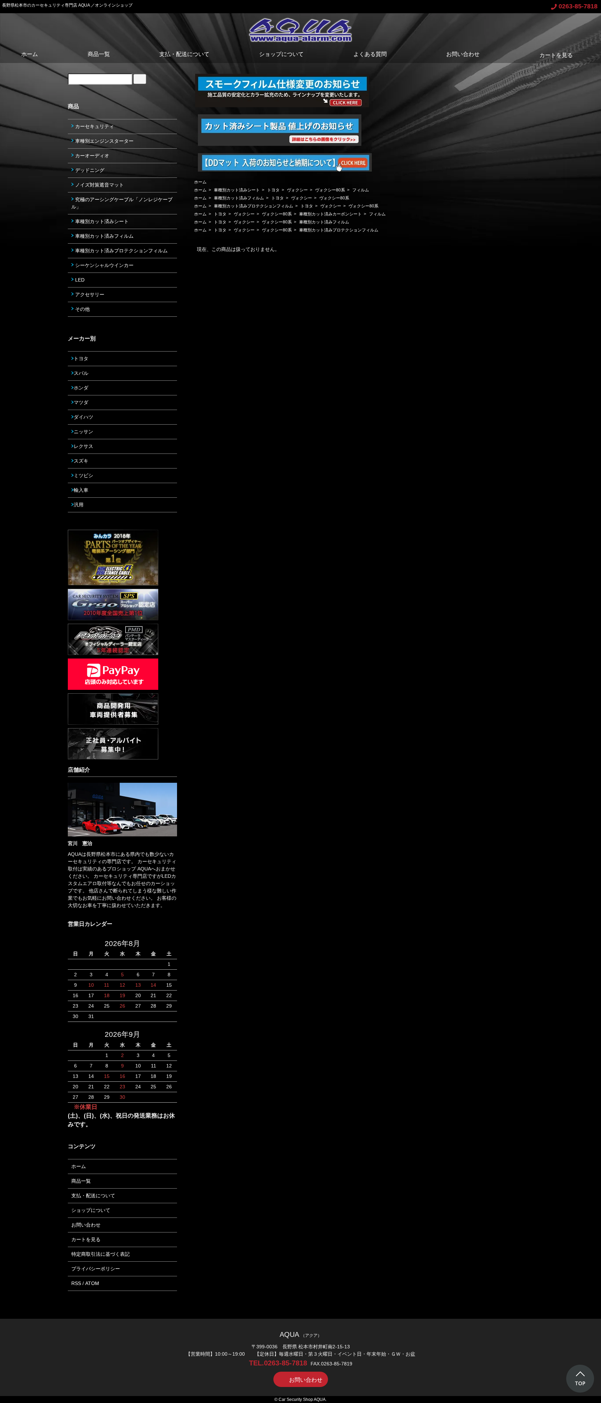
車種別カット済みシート (237, 190)
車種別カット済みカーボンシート (330, 214)
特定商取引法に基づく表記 (100, 1254)
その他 (82, 309)
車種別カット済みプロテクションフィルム (253, 206)
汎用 (78, 504)
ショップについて (281, 54)
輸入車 (81, 490)
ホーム (29, 54)
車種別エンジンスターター (104, 141)
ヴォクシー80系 (330, 190)
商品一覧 (99, 54)
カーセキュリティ (94, 126)
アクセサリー (89, 294)
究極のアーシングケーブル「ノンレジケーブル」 (122, 203)
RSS (76, 1283)
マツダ (81, 402)
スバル (81, 373)
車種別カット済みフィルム (239, 198)
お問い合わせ (463, 54)
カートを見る (556, 55)
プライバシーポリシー (95, 1268)
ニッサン (83, 431)
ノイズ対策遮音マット (99, 185)
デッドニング (89, 170)
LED (79, 280)
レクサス (83, 446)
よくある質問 (370, 54)
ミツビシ (83, 475)
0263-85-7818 (578, 6)
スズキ (81, 461)
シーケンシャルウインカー (104, 265)
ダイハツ (83, 417)
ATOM (92, 1283)
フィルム (360, 190)
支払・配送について (184, 54)
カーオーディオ (91, 155)
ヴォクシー (297, 190)
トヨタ (273, 190)
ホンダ (81, 388)
